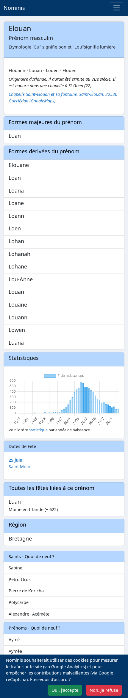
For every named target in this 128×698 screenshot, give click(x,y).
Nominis (14, 7)
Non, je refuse (104, 690)
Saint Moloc (20, 466)
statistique (38, 429)
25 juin (15, 460)
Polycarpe (19, 602)
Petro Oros (20, 579)
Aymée (15, 651)
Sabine (15, 568)
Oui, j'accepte (64, 690)
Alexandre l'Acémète (29, 614)
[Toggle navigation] (116, 7)
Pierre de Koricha (26, 591)
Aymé (14, 639)
